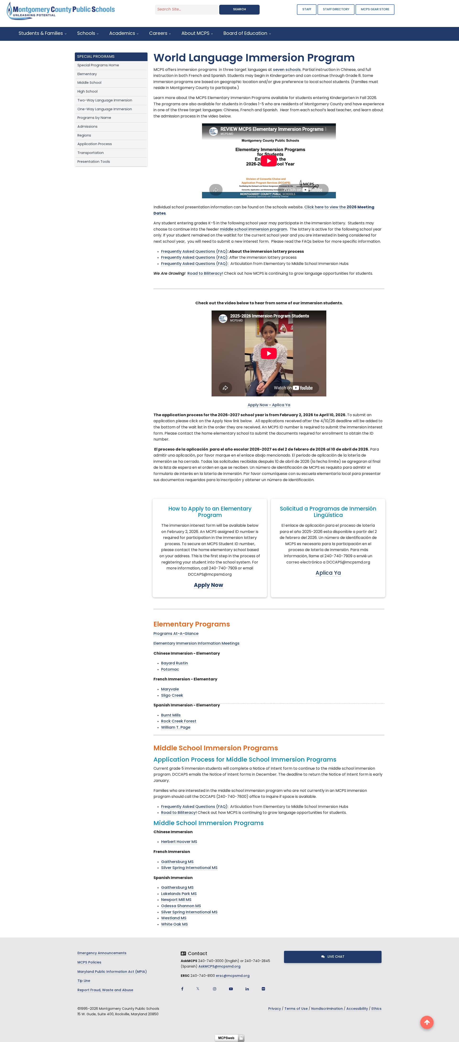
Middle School (89, 83)
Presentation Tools (93, 162)
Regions (84, 135)
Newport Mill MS (176, 900)
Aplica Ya (281, 405)
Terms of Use (296, 1009)
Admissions (87, 127)
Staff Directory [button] (336, 9)
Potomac (170, 670)
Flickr (263, 988)
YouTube (231, 988)
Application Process (94, 144)
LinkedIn (247, 988)
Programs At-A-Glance (175, 634)
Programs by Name (94, 118)
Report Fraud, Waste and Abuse (105, 990)
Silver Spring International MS (189, 868)
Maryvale (170, 689)
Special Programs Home (98, 65)
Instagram (214, 988)
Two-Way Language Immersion (104, 100)
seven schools (287, 70)
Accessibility (357, 1009)
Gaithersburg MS (177, 862)
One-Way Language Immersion (104, 109)
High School (87, 92)
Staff (306, 9)
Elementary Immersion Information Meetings (196, 644)
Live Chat (335, 957)
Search (239, 9)
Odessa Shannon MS (181, 906)
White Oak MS (174, 924)
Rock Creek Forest (178, 721)
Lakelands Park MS (179, 894)
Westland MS (173, 918)
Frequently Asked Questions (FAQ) (194, 252)
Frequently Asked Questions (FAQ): (195, 264)
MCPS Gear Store (375, 9)
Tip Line (83, 981)
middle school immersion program (253, 230)
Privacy (274, 1009)
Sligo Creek (172, 696)
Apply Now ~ (260, 405)
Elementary (87, 74)
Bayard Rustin (174, 663)
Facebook (182, 988)
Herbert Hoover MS (179, 842)
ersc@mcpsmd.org (233, 976)
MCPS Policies (89, 962)
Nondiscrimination (327, 1009)
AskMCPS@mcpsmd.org (219, 966)
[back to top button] (427, 1022)
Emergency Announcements (101, 953)
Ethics (377, 1009)
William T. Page (175, 728)
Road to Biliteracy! (205, 274)
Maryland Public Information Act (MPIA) (112, 972)
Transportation (90, 153)
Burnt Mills (171, 715)
